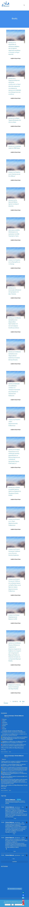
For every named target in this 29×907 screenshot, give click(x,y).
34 (13, 701)
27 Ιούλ (23, 837)
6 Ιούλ (23, 855)
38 (20, 701)
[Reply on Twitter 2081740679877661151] (6, 851)
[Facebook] (23, 895)
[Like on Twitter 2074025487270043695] (11, 859)
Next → (23, 702)
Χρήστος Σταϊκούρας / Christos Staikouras (14, 715)
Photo (4, 749)
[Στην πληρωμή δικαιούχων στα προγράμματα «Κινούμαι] (14, 873)
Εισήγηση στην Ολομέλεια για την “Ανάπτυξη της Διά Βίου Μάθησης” (14, 174)
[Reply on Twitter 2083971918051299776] (6, 834)
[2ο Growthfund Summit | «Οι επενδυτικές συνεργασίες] (14, 880)
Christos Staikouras (9, 807)
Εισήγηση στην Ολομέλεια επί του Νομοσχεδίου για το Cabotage (14, 262)
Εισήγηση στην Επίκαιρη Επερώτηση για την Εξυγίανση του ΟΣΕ (13, 617)
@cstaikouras (17, 807)
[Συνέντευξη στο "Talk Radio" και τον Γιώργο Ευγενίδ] (14, 885)
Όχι (12, 904)
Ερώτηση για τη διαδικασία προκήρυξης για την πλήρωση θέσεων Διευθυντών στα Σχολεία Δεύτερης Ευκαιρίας (14, 355)
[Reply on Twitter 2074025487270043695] (6, 859)
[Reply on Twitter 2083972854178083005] (6, 818)
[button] (24, 5)
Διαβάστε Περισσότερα (16, 58)
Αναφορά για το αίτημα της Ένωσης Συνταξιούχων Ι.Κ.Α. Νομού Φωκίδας (14, 686)
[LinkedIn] (23, 892)
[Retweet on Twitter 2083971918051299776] (8, 834)
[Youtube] (23, 903)
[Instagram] (23, 901)
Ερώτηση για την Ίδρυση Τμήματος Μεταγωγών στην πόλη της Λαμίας (14, 120)
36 (17, 701)
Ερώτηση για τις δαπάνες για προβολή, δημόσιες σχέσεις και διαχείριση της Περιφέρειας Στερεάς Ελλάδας (14, 491)
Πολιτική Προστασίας (19, 904)
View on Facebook (4, 751)
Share (10, 751)
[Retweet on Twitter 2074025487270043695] (8, 859)
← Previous (6, 702)
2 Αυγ (23, 807)
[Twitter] (23, 898)
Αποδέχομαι (7, 904)
